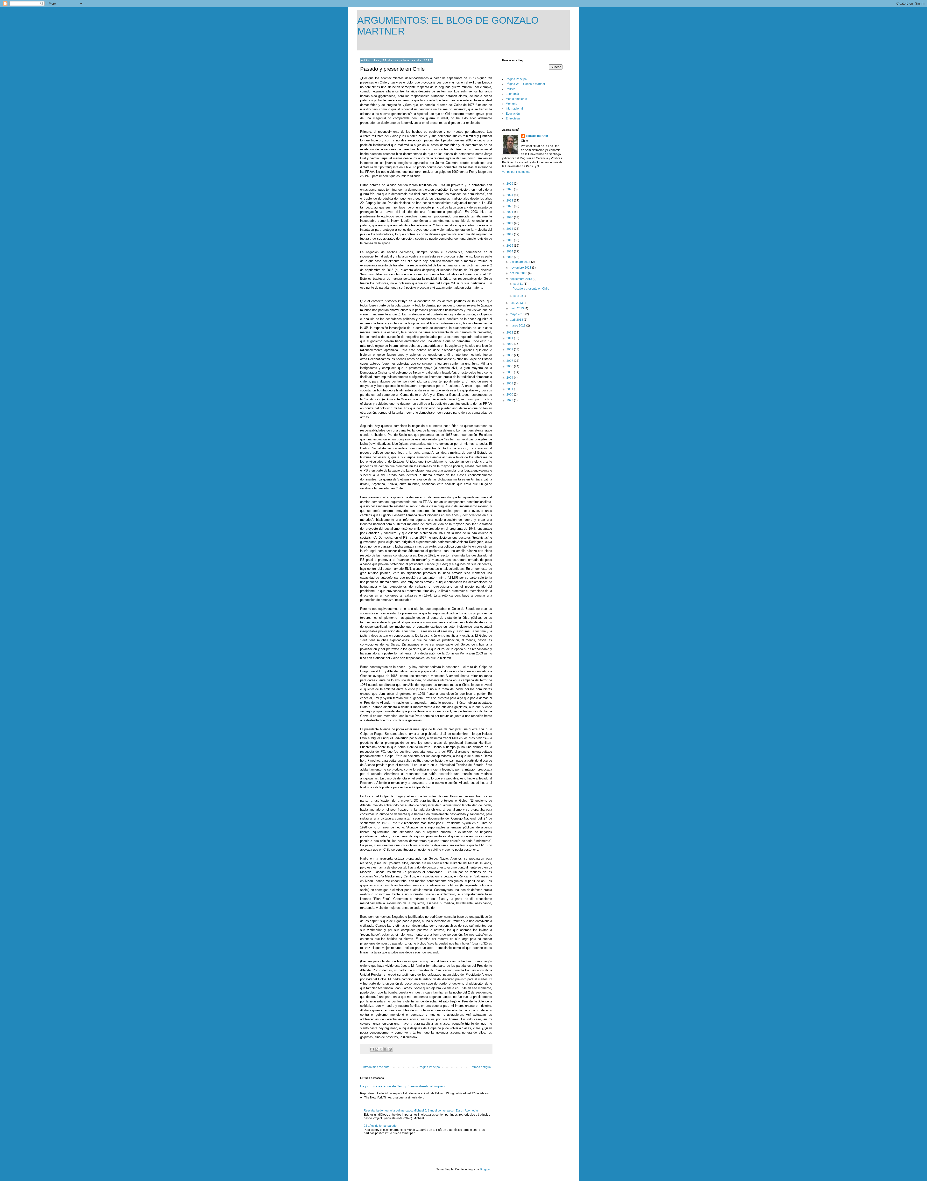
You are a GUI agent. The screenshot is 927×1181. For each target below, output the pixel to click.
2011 (510, 338)
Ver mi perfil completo (516, 172)
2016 (510, 240)
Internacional (514, 108)
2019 (510, 223)
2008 (510, 355)
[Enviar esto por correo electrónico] (372, 1049)
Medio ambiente (516, 99)
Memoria (511, 103)
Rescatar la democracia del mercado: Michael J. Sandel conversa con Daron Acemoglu (421, 1110)
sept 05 (518, 296)
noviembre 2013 (521, 267)
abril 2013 (517, 319)
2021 (510, 212)
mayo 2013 (517, 314)
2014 (510, 251)
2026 (510, 183)
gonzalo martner (537, 136)
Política (510, 89)
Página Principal (430, 1067)
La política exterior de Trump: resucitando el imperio (403, 1086)
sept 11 (518, 283)
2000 (510, 394)
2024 (510, 195)
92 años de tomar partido (380, 1125)
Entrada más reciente (375, 1067)
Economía (512, 94)
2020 (510, 217)
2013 (510, 257)
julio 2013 (517, 303)
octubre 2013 (519, 273)
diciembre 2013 (520, 262)
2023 (510, 200)
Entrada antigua (480, 1067)
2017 (510, 234)
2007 (510, 360)
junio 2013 (517, 308)
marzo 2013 (518, 325)
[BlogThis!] (376, 1049)
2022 (510, 206)
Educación (513, 113)
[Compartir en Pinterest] (390, 1049)
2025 (510, 189)
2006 (510, 366)
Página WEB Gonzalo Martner (525, 84)
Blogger (485, 1169)
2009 (510, 349)
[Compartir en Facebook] (385, 1049)
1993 (510, 400)
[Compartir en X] (381, 1049)
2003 (510, 383)
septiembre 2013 (521, 279)
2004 (510, 377)
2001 (510, 389)
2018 (510, 228)
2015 (510, 245)
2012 (510, 332)
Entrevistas (513, 118)
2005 (510, 372)
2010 (510, 344)
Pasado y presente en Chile (531, 288)
